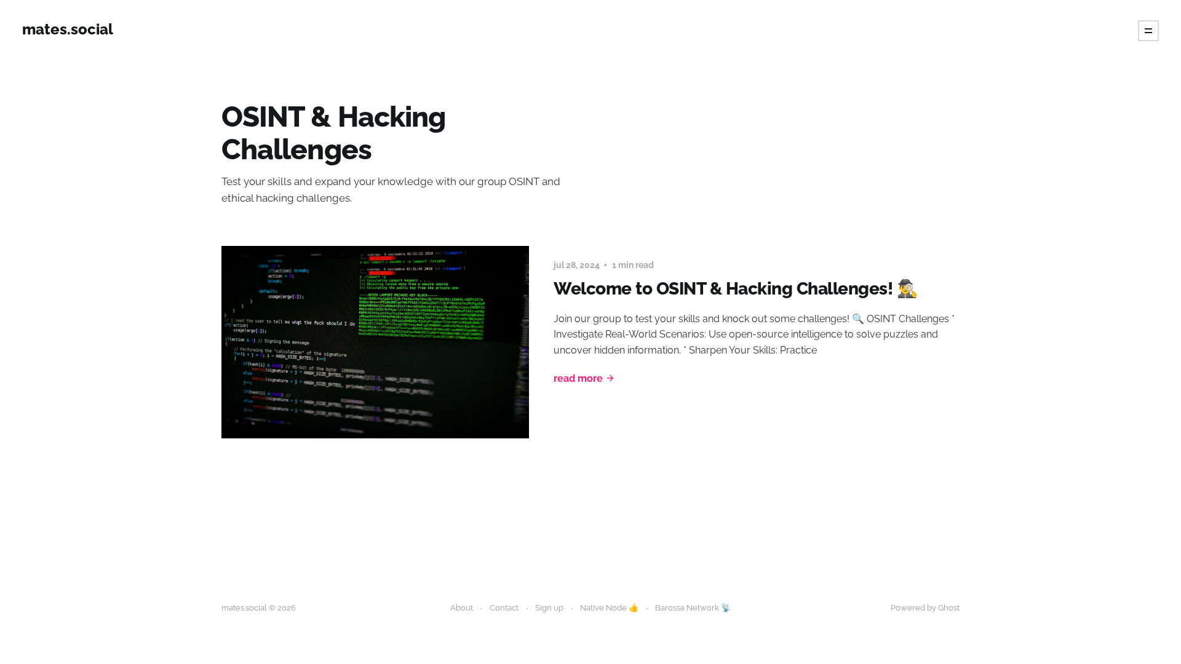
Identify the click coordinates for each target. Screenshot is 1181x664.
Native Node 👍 (609, 607)
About (461, 607)
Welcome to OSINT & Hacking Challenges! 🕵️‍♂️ (736, 289)
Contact (504, 607)
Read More (578, 378)
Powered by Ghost (925, 607)
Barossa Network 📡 (693, 607)
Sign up (549, 607)
